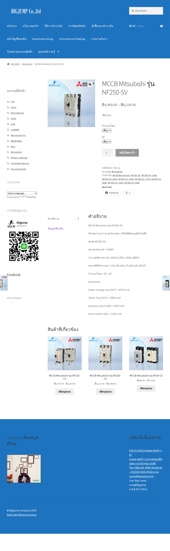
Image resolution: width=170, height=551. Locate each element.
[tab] (65, 219)
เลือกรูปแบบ (64, 391)
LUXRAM (15, 129)
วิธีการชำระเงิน (53, 26)
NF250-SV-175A (142, 179)
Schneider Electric (20, 163)
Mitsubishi (27, 64)
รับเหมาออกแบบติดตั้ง (19, 51)
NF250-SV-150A (109, 179)
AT (103, 137)
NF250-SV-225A (115, 182)
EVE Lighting (17, 112)
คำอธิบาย (53, 218)
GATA (13, 118)
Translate (31, 197)
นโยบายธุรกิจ (31, 26)
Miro (13, 146)
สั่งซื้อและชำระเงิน (102, 26)
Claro (13, 107)
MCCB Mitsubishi (121, 175)
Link (13, 124)
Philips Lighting (19, 157)
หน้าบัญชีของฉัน (16, 38)
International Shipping (72, 38)
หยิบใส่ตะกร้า (127, 152)
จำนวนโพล (108, 125)
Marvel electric (18, 135)
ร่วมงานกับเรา (99, 38)
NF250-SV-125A (149, 175)
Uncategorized (18, 169)
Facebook (14, 274)
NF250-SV (135, 175)
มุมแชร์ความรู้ (46, 51)
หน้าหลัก (15, 64)
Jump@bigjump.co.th (141, 476)
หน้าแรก (12, 26)
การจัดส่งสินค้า (77, 26)
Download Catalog (42, 38)
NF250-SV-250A (132, 182)
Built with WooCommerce (21, 514)
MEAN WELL (16, 140)
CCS (13, 101)
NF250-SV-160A (126, 179)
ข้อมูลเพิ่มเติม (55, 228)
